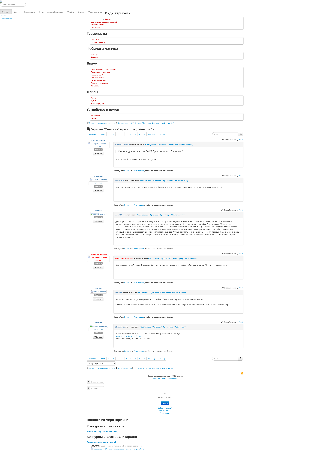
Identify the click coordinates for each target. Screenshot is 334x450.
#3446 (241, 140)
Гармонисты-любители (100, 72)
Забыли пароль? (165, 408)
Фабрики (94, 57)
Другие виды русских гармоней (104, 22)
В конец (161, 134)
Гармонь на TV (97, 75)
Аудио (93, 100)
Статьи (17, 11)
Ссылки (81, 11)
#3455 (241, 322)
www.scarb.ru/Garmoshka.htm (128, 336)
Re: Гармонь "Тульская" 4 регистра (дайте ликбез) (169, 144)
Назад (102, 134)
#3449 (241, 253)
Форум (5, 11)
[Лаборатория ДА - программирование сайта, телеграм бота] (117, 448)
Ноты (41, 11)
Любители (95, 39)
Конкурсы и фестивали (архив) (101, 441)
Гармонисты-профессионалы (103, 69)
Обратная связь (95, 11)
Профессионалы (98, 42)
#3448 (241, 210)
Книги (93, 98)
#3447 (241, 176)
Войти (126, 170)
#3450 (241, 288)
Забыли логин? (165, 410)
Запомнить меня (165, 396)
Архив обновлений (55, 11)
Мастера (94, 54)
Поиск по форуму (6, 18)
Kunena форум (170, 378)
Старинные (95, 27)
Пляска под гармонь (99, 83)
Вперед (151, 134)
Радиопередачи (97, 103)
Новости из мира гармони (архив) (102, 431)
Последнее (3, 16)
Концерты (95, 85)
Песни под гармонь (99, 80)
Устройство (95, 115)
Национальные (97, 24)
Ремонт (94, 118)
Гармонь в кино (97, 77)
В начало (92, 134)
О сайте (70, 11)
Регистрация (139, 170)
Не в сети (98, 149)
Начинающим (29, 11)
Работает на (158, 378)
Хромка (108, 19)
